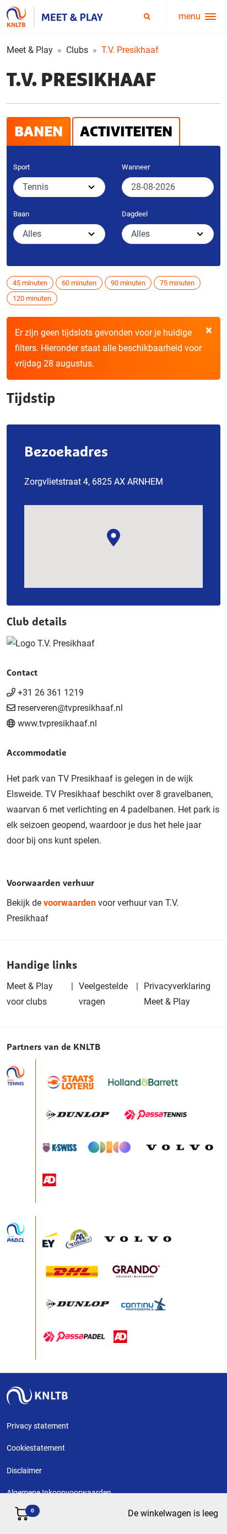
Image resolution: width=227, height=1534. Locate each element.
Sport (21, 167)
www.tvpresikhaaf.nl (57, 723)
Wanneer (136, 167)
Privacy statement (38, 1425)
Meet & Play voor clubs (30, 994)
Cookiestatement (36, 1447)
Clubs (77, 50)
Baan (21, 214)
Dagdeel (135, 214)
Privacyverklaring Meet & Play (177, 994)
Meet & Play (30, 50)
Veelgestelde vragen (103, 994)
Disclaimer (24, 1470)
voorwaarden (70, 903)
